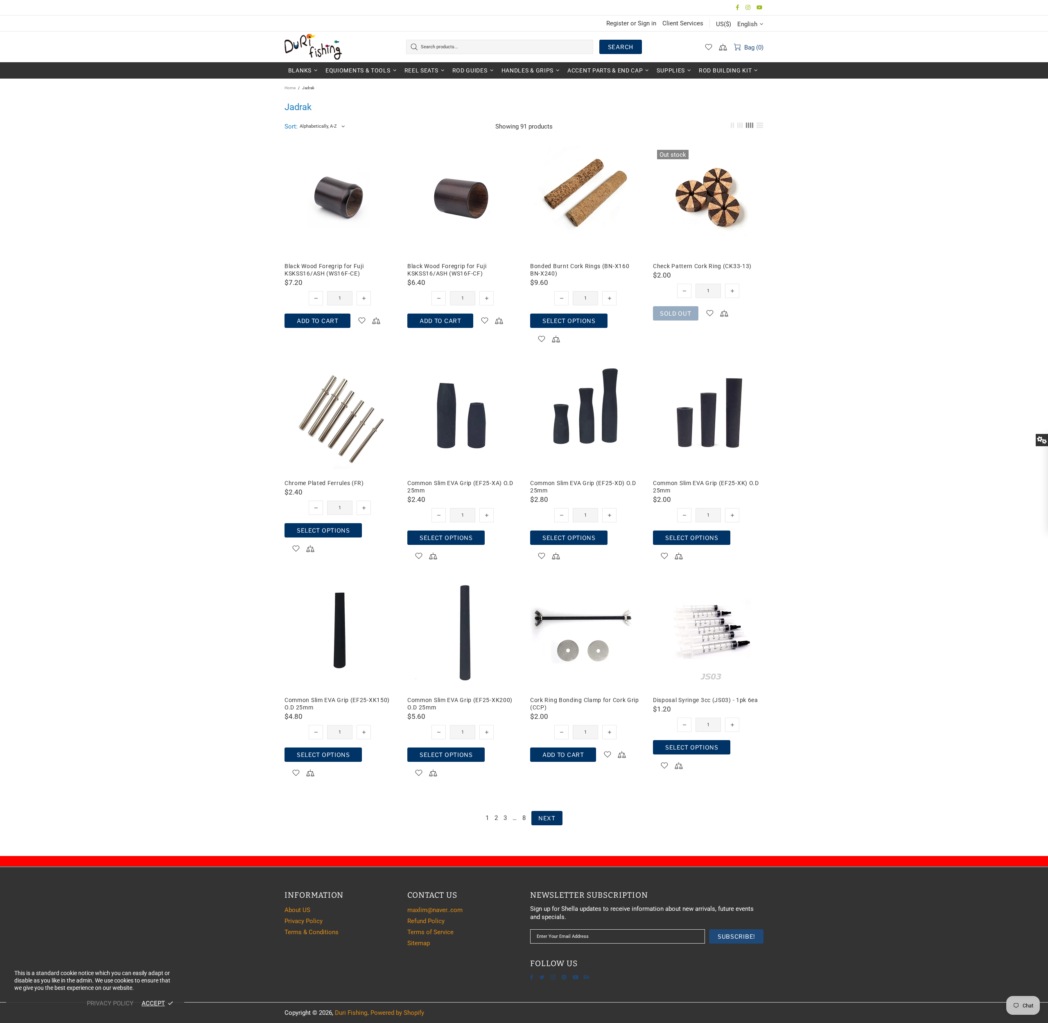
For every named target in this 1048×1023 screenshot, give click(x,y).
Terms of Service (430, 932)
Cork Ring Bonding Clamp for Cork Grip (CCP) (584, 704)
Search (620, 46)
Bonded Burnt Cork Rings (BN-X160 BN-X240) (579, 270)
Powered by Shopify (397, 1012)
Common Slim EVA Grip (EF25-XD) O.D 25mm (583, 487)
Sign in (647, 23)
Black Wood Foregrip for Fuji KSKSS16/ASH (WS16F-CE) (324, 270)
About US (297, 910)
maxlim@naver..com (435, 910)
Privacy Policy (304, 921)
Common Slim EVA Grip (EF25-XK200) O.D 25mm (460, 704)
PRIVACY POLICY (110, 1003)
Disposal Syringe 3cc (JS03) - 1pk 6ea (705, 700)
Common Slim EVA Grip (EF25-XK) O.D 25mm (706, 487)
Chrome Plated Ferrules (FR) (324, 483)
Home (290, 88)
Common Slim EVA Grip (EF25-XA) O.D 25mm (460, 487)
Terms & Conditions (312, 932)
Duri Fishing (313, 46)
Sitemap (418, 943)
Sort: (291, 126)
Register (617, 23)
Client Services (682, 23)
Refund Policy (426, 921)
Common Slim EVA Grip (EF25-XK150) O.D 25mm (337, 704)
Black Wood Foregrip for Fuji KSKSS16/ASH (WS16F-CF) (447, 270)
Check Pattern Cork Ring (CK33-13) (702, 266)
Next (547, 818)
